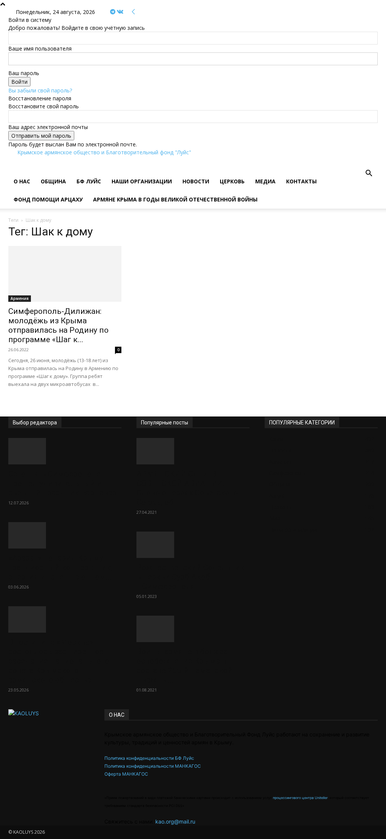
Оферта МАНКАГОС (126, 774)
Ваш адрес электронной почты (48, 127)
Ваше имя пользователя (40, 48)
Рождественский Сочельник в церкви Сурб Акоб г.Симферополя (190, 577)
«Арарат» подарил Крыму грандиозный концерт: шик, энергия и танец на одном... (60, 567)
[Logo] (9, 168)
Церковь (232, 181)
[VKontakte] (120, 11)
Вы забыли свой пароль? (40, 90)
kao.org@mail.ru (175, 821)
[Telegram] (113, 11)
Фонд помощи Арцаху (48, 199)
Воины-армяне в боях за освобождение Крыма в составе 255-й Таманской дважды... (184, 665)
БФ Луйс (89, 181)
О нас (22, 181)
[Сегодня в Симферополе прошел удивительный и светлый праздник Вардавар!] (64, 451)
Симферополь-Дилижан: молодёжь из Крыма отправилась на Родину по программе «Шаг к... (58, 325)
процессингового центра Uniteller (300, 798)
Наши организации (142, 181)
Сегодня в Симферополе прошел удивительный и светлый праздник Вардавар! (63, 483)
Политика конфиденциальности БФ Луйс (149, 758)
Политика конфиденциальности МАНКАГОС (152, 766)
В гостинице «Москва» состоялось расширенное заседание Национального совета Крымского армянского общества (58, 661)
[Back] (133, 11)
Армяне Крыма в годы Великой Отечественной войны (175, 199)
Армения (20, 298)
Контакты (301, 181)
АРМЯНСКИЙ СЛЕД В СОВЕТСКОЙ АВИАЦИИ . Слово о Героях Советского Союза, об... (187, 488)
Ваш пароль (23, 73)
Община (53, 181)
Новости (195, 181)
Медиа (265, 181)
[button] (369, 174)
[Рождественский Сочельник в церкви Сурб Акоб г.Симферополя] (193, 545)
